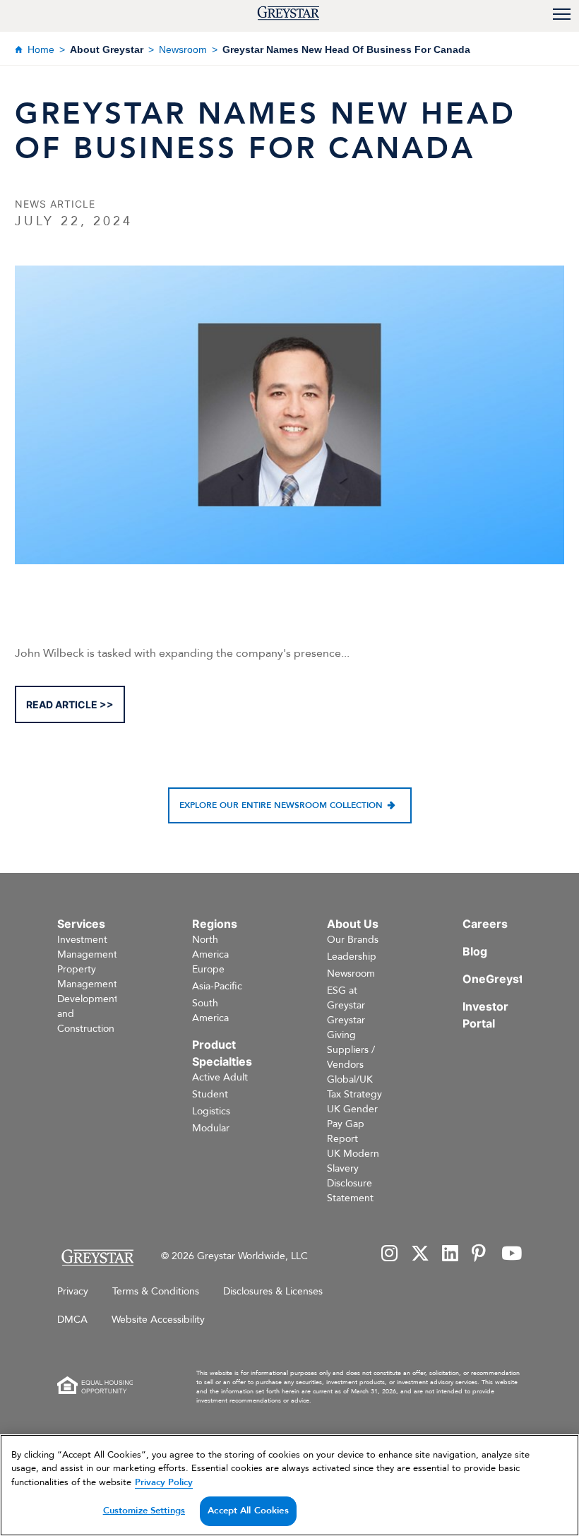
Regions (214, 924)
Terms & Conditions (155, 1291)
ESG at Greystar (346, 998)
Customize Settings (144, 1510)
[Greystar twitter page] (420, 1254)
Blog (474, 951)
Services (81, 924)
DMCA (72, 1319)
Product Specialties (222, 1052)
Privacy (72, 1291)
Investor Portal (485, 1014)
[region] (289, 1485)
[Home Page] (97, 1257)
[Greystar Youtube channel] (511, 1254)
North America (210, 947)
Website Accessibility (158, 1319)
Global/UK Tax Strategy (354, 1087)
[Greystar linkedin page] (450, 1254)
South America (210, 1010)
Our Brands (352, 939)
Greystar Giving (346, 1027)
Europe (208, 969)
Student (210, 1094)
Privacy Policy (164, 1482)
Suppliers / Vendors (351, 1057)
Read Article (61, 704)
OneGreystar (498, 979)
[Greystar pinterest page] (480, 1254)
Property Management (87, 977)
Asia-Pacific (217, 986)
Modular (210, 1128)
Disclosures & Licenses (273, 1291)
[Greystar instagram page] (389, 1254)
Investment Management (87, 947)
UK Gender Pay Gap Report (352, 1123)
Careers (485, 924)
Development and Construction (87, 1013)
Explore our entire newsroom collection (281, 805)
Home (41, 49)
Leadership (351, 956)
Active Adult (220, 1077)
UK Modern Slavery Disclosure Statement (353, 1176)
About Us (352, 924)
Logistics (211, 1111)
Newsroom (183, 49)
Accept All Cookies (248, 1510)
